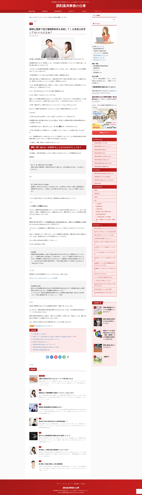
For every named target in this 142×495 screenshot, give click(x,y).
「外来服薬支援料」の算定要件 (103, 217)
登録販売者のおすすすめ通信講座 (102, 176)
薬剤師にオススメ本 (98, 57)
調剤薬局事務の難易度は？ (100, 149)
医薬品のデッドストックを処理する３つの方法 (105, 258)
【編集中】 (106, 356)
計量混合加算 (99, 209)
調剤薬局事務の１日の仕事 (100, 143)
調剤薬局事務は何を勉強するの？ (102, 159)
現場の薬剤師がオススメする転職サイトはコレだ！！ (109, 309)
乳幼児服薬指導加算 (101, 214)
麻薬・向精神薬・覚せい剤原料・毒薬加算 (105, 220)
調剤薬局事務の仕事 (71, 6)
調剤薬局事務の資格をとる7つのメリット (44, 344)
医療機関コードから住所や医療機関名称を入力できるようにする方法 (105, 264)
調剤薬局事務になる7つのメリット (102, 146)
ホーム (58, 483)
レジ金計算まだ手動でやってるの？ (102, 280)
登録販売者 (45, 11)
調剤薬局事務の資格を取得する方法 (102, 163)
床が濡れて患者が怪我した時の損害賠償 (50, 464)
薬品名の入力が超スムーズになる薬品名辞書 (105, 231)
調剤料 (96, 190)
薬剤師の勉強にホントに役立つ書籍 (102, 289)
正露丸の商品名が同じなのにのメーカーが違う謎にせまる (56, 378)
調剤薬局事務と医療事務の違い (101, 166)
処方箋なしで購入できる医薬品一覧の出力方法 (105, 242)
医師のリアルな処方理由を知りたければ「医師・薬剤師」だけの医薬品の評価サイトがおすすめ (109, 335)
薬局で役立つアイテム (99, 60)
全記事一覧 (71, 11)
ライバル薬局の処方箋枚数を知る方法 (103, 277)
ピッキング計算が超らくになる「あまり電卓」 (104, 253)
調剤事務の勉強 (98, 139)
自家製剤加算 (99, 206)
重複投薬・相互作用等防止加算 (103, 211)
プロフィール (97, 11)
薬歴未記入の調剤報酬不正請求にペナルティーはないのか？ (56, 393)
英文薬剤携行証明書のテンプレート (102, 238)
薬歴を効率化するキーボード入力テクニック (105, 228)
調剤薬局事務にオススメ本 (100, 55)
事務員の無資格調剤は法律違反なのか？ (50, 407)
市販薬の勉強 (97, 183)
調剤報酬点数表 (58, 11)
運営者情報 (76, 483)
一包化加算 (98, 203)
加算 (95, 200)
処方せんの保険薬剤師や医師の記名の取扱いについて (54, 435)
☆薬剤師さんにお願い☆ (40, 334)
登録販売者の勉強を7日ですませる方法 (103, 180)
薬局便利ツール (98, 225)
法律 (32, 364)
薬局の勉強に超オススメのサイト (43, 326)
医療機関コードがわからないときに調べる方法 (105, 269)
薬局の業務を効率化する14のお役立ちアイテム (46, 339)
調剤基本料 (97, 193)
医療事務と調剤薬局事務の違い (41, 350)
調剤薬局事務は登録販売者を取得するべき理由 (46, 347)
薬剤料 (96, 197)
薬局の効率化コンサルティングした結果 (104, 235)
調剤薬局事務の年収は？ (100, 153)
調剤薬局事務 (32, 11)
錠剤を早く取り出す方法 (100, 273)
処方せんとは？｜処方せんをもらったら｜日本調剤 (43, 278)
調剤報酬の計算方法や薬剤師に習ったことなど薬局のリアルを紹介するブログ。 (71, 490)
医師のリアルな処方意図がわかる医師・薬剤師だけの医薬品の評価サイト (53, 336)
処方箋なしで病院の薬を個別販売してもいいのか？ (54, 450)
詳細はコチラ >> (104, 132)
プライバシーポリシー (67, 483)
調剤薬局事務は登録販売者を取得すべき (104, 173)
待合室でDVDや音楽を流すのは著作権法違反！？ (53, 421)
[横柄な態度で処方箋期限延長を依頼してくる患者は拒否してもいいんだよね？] (60, 357)
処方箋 (31, 244)
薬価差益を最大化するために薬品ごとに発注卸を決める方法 (105, 285)
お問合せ (84, 11)
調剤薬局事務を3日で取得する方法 (102, 156)
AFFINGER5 (81, 492)
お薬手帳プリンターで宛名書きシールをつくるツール (105, 248)
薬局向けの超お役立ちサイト (41, 342)
